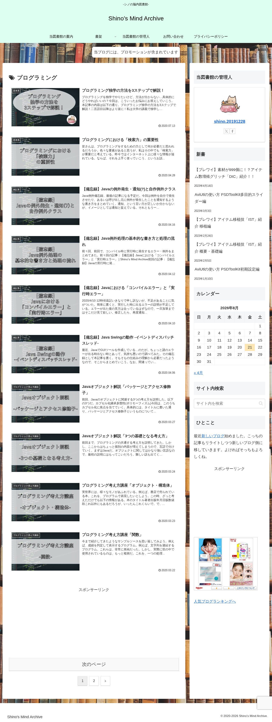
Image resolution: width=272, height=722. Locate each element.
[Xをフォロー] (226, 131)
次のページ (94, 664)
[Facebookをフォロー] (232, 131)
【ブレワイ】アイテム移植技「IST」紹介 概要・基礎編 (228, 247)
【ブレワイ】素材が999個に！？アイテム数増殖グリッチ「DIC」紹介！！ (228, 173)
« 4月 (198, 373)
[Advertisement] (94, 623)
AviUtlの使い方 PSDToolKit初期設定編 (227, 269)
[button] (261, 403)
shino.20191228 (229, 121)
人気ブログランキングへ (215, 601)
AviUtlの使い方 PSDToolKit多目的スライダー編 (229, 198)
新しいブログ (212, 436)
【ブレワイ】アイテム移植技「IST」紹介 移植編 (228, 222)
